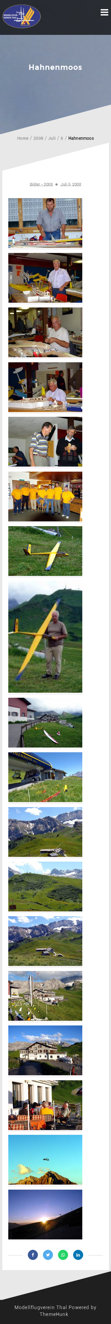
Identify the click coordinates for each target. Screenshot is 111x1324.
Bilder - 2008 (41, 184)
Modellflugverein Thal (41, 1307)
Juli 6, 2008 (71, 184)
